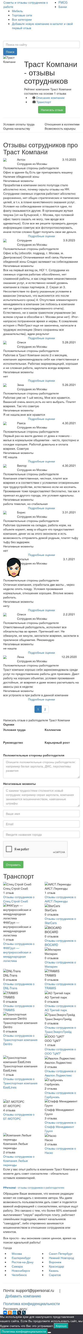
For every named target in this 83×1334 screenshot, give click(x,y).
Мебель (17, 11)
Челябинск (19, 1275)
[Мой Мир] (14, 1312)
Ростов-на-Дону (22, 1262)
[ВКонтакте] (5, 1312)
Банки (63, 6)
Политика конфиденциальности (31, 1303)
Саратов (55, 1275)
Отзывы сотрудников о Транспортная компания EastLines (20, 1083)
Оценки (8, 724)
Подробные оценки (41, 236)
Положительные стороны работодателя (33, 755)
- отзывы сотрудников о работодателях (33, 1187)
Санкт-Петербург (61, 1253)
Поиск (10, 52)
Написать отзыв (52, 110)
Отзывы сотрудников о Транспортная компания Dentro (20, 1039)
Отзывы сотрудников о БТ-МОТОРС (18, 1116)
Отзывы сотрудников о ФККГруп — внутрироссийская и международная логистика (18, 952)
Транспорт (43, 102)
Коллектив (53, 729)
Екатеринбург (21, 1258)
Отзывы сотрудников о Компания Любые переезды (18, 1160)
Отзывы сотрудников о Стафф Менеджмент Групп (60, 1126)
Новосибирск (21, 1270)
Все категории (22, 19)
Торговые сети (22, 15)
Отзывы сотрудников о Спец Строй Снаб (18, 899)
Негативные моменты (19, 783)
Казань (54, 1270)
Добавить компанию (23, 1296)
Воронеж (55, 1262)
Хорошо (61, 1326)
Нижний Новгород (61, 1258)
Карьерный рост (57, 742)
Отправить (13, 864)
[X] (19, 1312)
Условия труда (14, 729)
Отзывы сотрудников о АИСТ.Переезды (60, 899)
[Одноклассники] (10, 1312)
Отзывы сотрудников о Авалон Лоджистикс (60, 1073)
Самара (17, 1266)
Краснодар (56, 1266)
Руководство (13, 742)
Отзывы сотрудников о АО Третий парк (60, 1008)
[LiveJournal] (24, 1312)
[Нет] (49, 1332)
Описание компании (50, 97)
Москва (17, 1253)
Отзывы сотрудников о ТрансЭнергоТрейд (60, 1029)
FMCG (63, 2)
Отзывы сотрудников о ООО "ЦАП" (60, 1051)
